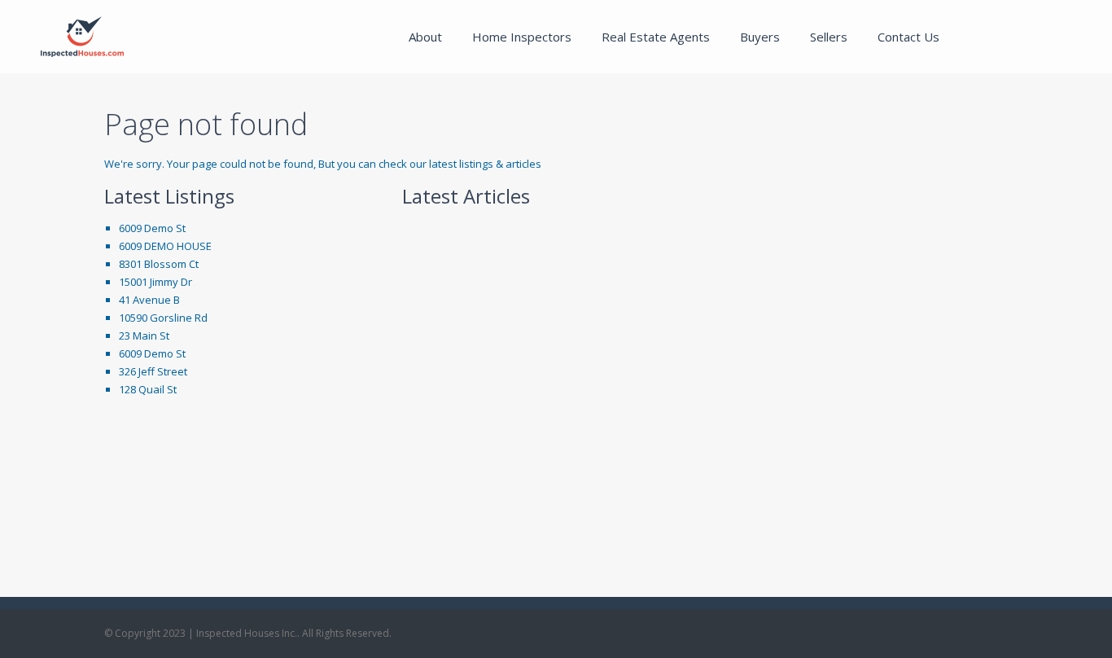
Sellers (828, 37)
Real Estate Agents (656, 37)
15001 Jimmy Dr (155, 281)
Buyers (760, 37)
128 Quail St (148, 389)
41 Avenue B (149, 299)
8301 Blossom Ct (159, 264)
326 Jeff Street (153, 371)
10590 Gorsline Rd (163, 317)
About (425, 37)
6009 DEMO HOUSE (165, 246)
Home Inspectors (521, 37)
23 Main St (144, 335)
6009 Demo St (152, 228)
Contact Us (908, 37)
